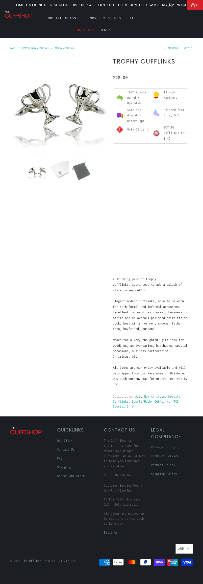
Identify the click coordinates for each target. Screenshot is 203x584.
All (138, 396)
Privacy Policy (163, 447)
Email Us (111, 532)
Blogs (105, 30)
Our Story (65, 440)
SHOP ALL (53, 18)
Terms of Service (165, 456)
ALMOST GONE (85, 30)
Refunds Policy (163, 465)
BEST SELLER (126, 18)
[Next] (103, 105)
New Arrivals (154, 396)
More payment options (168, 257)
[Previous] (15, 105)
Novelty (99, 18)
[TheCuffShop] (18, 14)
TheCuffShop (31, 560)
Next (187, 48)
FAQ (59, 458)
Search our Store (71, 475)
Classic (74, 18)
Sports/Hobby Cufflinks (151, 401)
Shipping (64, 467)
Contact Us (66, 449)
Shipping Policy (164, 474)
